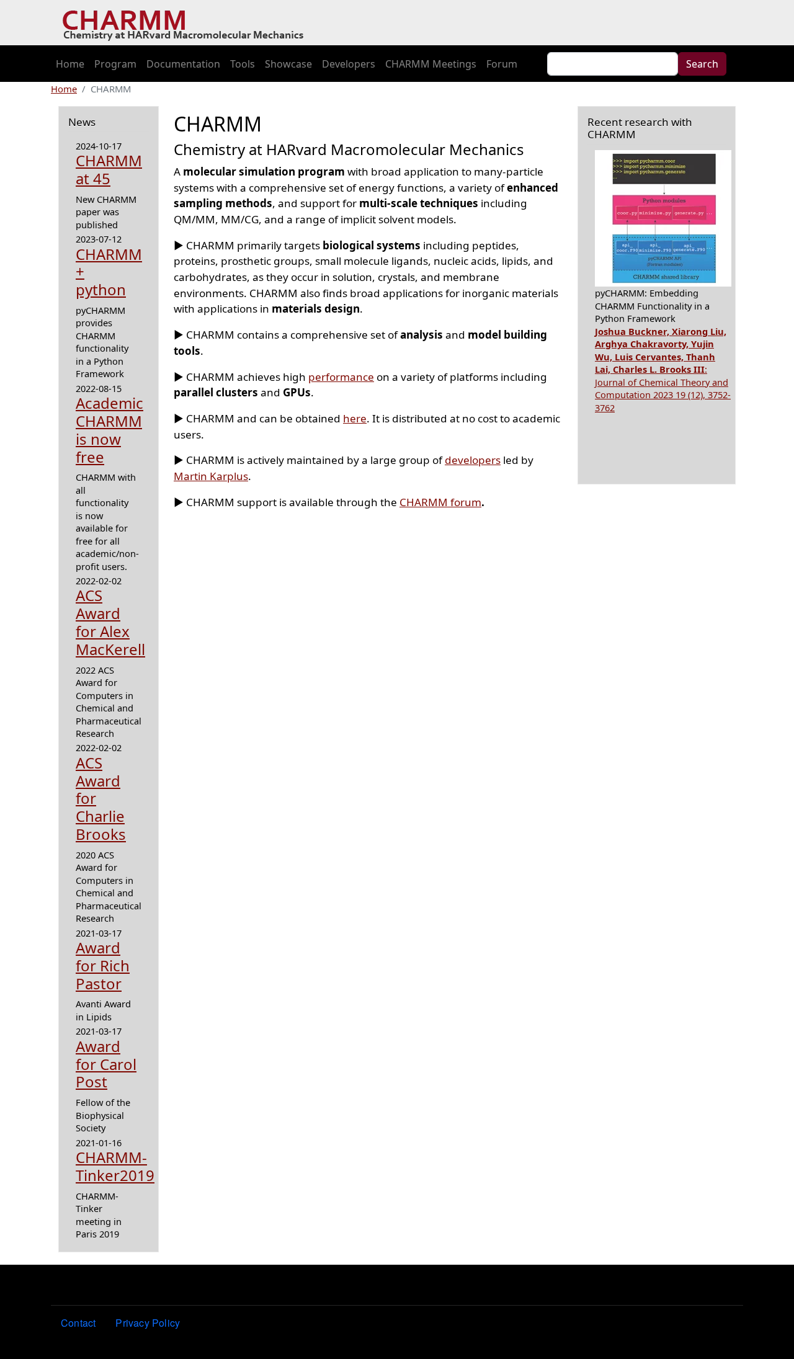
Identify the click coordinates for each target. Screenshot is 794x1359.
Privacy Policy (147, 1323)
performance (341, 377)
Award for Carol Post (106, 1064)
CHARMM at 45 (109, 169)
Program (115, 64)
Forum (501, 64)
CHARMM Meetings (430, 64)
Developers (348, 64)
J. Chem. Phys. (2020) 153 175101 (660, 382)
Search (702, 64)
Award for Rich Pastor (103, 965)
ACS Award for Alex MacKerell (110, 622)
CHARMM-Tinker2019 (115, 1166)
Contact (78, 1323)
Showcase (288, 64)
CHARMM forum (440, 502)
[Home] (187, 23)
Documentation (183, 64)
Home (70, 64)
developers (473, 460)
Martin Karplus (211, 476)
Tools (242, 64)
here (355, 418)
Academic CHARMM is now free (109, 429)
